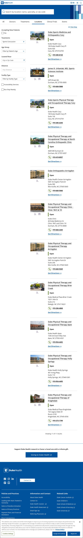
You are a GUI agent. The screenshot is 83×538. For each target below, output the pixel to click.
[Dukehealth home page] (10, 3)
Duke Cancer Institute (64, 497)
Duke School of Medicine (65, 504)
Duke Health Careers (37, 504)
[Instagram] (9, 479)
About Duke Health (36, 497)
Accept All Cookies (59, 534)
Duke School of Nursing (65, 507)
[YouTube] (9, 483)
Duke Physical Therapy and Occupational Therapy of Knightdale (59, 398)
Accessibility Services (11, 84)
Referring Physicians (37, 514)
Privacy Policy (59, 529)
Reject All (74, 534)
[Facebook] (5, 479)
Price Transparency (8, 518)
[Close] (80, 522)
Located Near (6, 57)
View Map (73, 27)
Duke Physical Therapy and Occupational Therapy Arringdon (59, 246)
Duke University (62, 511)
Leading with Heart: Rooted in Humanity (12, 502)
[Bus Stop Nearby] (39, 79)
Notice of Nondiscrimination (11, 506)
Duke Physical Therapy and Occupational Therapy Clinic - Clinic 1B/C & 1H (60, 207)
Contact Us (27, 480)
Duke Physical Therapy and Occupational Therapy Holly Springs (60, 358)
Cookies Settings (8, 534)
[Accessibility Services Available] (37, 42)
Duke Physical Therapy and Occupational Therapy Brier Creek (60, 285)
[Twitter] (5, 483)
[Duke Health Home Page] (13, 470)
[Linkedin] (13, 479)
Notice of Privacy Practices (10, 509)
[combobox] (14, 51)
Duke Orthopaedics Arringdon (61, 171)
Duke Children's (62, 501)
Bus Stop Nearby (10, 89)
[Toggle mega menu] (77, 2)
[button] (72, 2)
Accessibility (6, 497)
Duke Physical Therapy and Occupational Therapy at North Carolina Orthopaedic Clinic (61, 139)
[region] (41, 528)
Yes (5, 33)
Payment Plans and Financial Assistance (11, 514)
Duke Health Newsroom (38, 507)
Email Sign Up (35, 511)
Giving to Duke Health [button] (40, 455)
